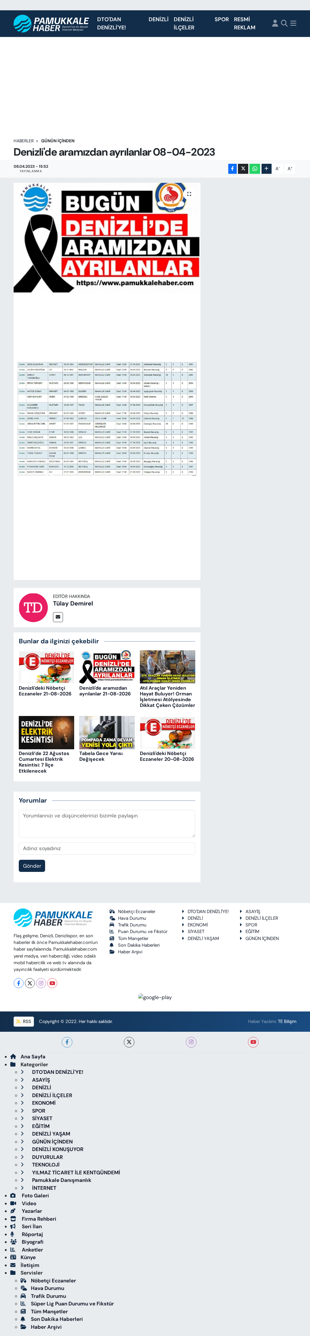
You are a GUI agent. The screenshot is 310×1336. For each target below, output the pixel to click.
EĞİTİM (252, 932)
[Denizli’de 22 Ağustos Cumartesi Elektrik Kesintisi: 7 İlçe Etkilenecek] (46, 732)
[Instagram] (41, 983)
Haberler (24, 140)
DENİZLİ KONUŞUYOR (57, 1149)
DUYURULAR (47, 1157)
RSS (26, 1021)
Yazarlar (31, 1211)
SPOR (222, 19)
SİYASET (196, 932)
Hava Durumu (132, 918)
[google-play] (155, 997)
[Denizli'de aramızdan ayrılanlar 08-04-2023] (107, 237)
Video (28, 1203)
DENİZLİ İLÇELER (184, 23)
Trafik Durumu (132, 925)
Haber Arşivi (130, 952)
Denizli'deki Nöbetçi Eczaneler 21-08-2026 (45, 691)
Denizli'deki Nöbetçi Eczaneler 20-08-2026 (167, 756)
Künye (28, 1257)
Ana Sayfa (33, 1056)
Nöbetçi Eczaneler (136, 912)
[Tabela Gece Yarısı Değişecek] (107, 732)
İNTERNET (43, 1188)
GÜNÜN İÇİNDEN (57, 140)
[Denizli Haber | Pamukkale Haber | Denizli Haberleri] (52, 24)
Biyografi (32, 1242)
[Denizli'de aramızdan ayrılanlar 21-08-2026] (107, 666)
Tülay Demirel (73, 603)
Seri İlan (31, 1226)
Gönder (32, 866)
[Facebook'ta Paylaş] (232, 169)
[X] (30, 983)
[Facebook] (19, 983)
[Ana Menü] (293, 24)
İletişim (30, 1265)
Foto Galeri (35, 1195)
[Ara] (284, 24)
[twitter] (129, 1042)
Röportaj (32, 1234)
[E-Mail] (58, 617)
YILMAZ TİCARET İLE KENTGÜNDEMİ (75, 1172)
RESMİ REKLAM (245, 23)
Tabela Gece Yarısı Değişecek (101, 756)
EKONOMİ (198, 925)
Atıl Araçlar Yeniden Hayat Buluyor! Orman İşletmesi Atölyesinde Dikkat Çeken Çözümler (167, 697)
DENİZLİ (159, 19)
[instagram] (191, 1042)
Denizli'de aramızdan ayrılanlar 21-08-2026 (105, 691)
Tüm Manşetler (133, 938)
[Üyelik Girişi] (275, 24)
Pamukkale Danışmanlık (61, 1180)
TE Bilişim (287, 1021)
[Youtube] (52, 983)
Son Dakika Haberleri (139, 945)
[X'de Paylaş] (243, 169)
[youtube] (253, 1042)
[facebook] (67, 1042)
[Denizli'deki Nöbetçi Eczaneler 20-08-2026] (167, 732)
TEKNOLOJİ (45, 1164)
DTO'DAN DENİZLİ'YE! (111, 23)
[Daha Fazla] (267, 169)
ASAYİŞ (253, 912)
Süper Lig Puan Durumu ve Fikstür (72, 1303)
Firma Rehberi (38, 1219)
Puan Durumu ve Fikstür (142, 932)
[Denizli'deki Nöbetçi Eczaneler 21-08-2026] (46, 666)
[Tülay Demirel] (33, 607)
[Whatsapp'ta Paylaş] (254, 169)
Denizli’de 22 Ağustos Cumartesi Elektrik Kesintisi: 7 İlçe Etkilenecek (44, 762)
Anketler (32, 1249)
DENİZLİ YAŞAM (203, 938)
